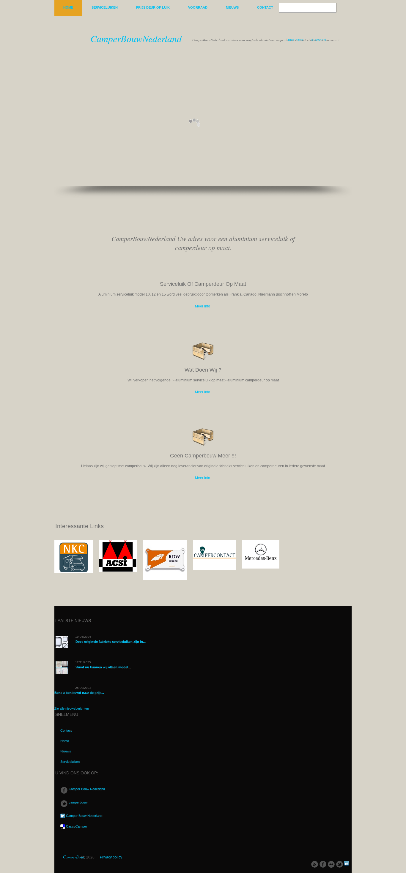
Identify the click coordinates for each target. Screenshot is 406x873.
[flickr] (331, 864)
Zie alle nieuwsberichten (71, 708)
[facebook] (323, 864)
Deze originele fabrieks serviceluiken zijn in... (110, 641)
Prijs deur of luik (153, 7)
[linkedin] (346, 864)
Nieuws (232, 7)
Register (295, 40)
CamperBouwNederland (136, 38)
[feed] (314, 864)
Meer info (202, 306)
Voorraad (197, 7)
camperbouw (77, 802)
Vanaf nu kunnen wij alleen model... (103, 667)
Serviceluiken (105, 7)
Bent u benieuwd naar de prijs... (79, 692)
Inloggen (318, 40)
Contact (265, 7)
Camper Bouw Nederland (86, 789)
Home (68, 7)
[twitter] (339, 864)
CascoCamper (76, 826)
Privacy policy (111, 857)
